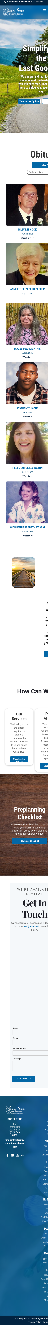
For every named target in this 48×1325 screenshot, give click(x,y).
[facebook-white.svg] (7, 1157)
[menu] (44, 9)
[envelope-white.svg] (22, 1157)
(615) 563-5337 (37, 1)
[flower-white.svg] (12, 1157)
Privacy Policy (34, 1322)
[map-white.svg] (17, 1157)
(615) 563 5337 (15, 1133)
